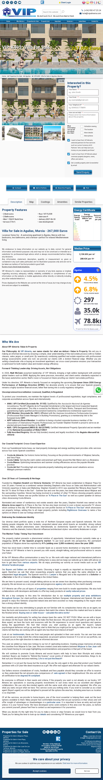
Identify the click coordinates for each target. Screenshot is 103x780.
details (43, 714)
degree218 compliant (30, 675)
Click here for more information (75, 763)
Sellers (20, 569)
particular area (53, 702)
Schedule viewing (90, 126)
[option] (33, 101)
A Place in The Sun (58, 495)
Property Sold (45, 21)
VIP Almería (26, 351)
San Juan (92, 646)
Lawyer (52, 574)
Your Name (73, 89)
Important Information (57, 22)
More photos (88, 136)
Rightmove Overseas (77, 510)
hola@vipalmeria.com (91, 13)
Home (8, 21)
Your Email (73, 97)
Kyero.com (94, 329)
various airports (29, 562)
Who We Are (20, 21)
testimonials (18, 634)
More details (88, 133)
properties (41, 588)
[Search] (63, 11)
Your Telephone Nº (76, 105)
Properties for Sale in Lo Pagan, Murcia (16, 752)
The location (88, 129)
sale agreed (59, 673)
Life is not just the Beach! (50, 658)
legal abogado (20, 574)
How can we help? (76, 112)
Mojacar (81, 646)
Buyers (9, 569)
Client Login (65, 3)
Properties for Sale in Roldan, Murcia (15, 750)
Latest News (82, 21)
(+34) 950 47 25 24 (92, 10)
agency (59, 584)
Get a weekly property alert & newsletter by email (84, 164)
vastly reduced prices (75, 591)
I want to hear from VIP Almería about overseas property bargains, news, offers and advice (84, 156)
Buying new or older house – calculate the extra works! (44, 613)
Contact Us (94, 21)
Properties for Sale (33, 21)
